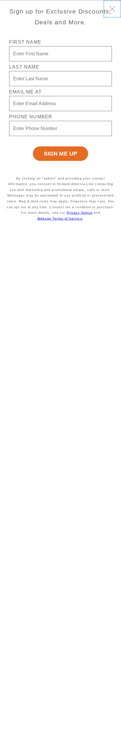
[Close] (112, 9)
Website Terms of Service (60, 218)
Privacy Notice (80, 212)
